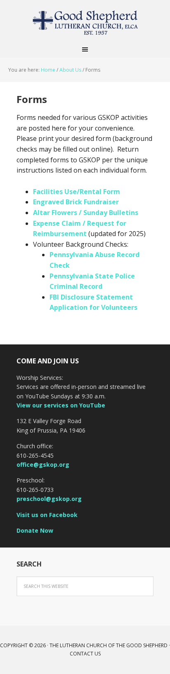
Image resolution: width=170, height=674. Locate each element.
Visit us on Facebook (47, 515)
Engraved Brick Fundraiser (76, 201)
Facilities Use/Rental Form (76, 191)
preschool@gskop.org (49, 499)
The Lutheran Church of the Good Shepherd (85, 20)
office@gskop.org (43, 464)
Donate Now (35, 530)
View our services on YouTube (61, 405)
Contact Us (85, 653)
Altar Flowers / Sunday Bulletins (85, 212)
